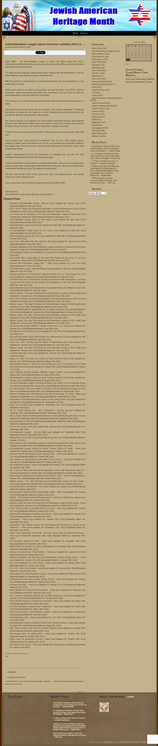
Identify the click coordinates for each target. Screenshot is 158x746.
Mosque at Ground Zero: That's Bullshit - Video (31, 552)
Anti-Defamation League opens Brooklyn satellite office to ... (30, 194)
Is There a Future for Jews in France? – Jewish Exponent (104, 162)
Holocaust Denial (99, 81)
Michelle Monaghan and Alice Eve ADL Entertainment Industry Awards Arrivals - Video (47, 557)
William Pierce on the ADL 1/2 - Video (26, 546)
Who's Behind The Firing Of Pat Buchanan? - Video (32, 590)
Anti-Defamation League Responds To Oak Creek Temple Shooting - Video (41, 623)
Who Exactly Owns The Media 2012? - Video (30, 634)
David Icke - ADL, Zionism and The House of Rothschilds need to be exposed (45, 342)
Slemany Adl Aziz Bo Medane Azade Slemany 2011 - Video (36, 454)
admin (15, 47)
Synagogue (97, 128)
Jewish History (98, 108)
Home (75, 33)
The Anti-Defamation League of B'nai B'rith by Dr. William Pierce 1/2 (38, 337)
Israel (94, 87)
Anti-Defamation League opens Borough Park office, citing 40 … (29, 681)
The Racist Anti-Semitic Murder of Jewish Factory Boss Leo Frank (39, 326)
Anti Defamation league (20, 252)
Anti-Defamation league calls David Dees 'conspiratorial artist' (36, 288)
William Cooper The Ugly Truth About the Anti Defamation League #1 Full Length (45, 320)
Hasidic (95, 73)
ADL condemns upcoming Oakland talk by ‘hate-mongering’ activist (39, 596)
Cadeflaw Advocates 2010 (21, 353)
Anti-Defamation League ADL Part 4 (25, 236)
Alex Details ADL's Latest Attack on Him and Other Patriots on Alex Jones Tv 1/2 (45, 258)
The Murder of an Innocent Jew (23, 331)
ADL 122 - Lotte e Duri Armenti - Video (26, 568)
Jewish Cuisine (98, 103)
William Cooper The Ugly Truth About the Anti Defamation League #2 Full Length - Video (47, 503)
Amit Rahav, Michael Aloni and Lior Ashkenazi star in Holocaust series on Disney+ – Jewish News (105, 148)
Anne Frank (97, 48)
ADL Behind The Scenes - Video (23, 645)
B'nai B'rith (96, 62)
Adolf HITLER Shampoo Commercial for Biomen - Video (34, 601)
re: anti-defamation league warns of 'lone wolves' (31, 230)
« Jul (126, 64)
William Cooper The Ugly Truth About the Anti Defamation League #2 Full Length (45, 315)
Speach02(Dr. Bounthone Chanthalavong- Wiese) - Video (34, 514)
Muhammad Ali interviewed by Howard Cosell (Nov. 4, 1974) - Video (39, 476)
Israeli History (98, 90)
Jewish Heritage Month (102, 106)
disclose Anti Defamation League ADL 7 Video (31, 263)
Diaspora (96, 68)
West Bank (97, 133)
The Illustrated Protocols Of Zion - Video (28, 541)
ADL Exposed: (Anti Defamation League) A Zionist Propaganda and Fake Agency (45, 443)
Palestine (96, 117)
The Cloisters (125, 742)
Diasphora (96, 65)
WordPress (107, 742)
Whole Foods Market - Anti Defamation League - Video (33, 612)
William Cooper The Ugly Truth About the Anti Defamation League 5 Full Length (45, 348)
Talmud (95, 130)
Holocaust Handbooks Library (139, 82)
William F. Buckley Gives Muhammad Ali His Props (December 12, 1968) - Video (45, 394)
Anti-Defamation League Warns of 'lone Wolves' (31, 220)
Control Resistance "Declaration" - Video (27, 487)
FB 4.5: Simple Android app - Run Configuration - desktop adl (39, 410)
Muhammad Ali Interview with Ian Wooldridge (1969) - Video (36, 492)
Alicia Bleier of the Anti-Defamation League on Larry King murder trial (39, 399)
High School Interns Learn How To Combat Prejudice (33, 628)
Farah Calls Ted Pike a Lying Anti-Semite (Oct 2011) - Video (36, 508)
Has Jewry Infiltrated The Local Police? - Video (30, 563)
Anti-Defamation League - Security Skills (28, 432)
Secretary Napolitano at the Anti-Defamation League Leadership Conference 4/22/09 (45, 247)
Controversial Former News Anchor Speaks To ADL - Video (35, 579)
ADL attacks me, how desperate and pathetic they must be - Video (39, 459)
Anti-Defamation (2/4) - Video (22, 617)
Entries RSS (135, 742)
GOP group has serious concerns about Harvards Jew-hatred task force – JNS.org (103, 180)
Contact (84, 33)
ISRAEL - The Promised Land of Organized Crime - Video (34, 497)
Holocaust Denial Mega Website (140, 79)
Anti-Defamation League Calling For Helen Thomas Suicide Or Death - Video (45, 448)
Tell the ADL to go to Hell (21, 427)
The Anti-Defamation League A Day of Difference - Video (34, 606)
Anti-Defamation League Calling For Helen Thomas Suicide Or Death (39, 378)
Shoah (95, 125)
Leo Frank (96, 114)
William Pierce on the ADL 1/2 (22, 438)
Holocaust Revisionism (102, 84)
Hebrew (95, 76)
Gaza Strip (96, 70)
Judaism (95, 111)
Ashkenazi (96, 59)
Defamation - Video (19, 519)
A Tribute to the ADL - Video (22, 585)
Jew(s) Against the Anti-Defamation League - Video (31, 574)
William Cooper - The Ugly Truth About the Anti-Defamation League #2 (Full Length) (45, 293)
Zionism (95, 136)
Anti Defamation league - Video (23, 465)
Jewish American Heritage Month (106, 98)
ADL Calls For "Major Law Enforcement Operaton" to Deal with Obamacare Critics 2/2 (45, 299)
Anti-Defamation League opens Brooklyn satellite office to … (45, 44)
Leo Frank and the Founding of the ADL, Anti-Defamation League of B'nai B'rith (45, 214)
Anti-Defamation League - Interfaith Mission (28, 269)
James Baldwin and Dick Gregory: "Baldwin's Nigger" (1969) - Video (39, 372)
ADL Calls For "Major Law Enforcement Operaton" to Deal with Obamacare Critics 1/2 (45, 209)
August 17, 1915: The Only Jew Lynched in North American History (39, 359)
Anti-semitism (98, 54)
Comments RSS (146, 742)
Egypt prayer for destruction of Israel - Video (30, 639)
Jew (93, 92)
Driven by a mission (19, 405)
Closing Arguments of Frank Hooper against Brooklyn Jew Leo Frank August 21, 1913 (47, 274)
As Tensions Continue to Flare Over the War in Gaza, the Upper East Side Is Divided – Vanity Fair (105, 156)
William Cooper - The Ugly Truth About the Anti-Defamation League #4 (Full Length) (45, 304)
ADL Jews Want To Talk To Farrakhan (25, 421)
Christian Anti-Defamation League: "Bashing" (29, 203)
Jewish (95, 95)
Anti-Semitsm (98, 56)
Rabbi (94, 119)
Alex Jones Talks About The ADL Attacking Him (30, 241)
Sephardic (96, 122)
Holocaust (96, 79)
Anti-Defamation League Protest (23, 225)
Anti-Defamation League (19, 653)
